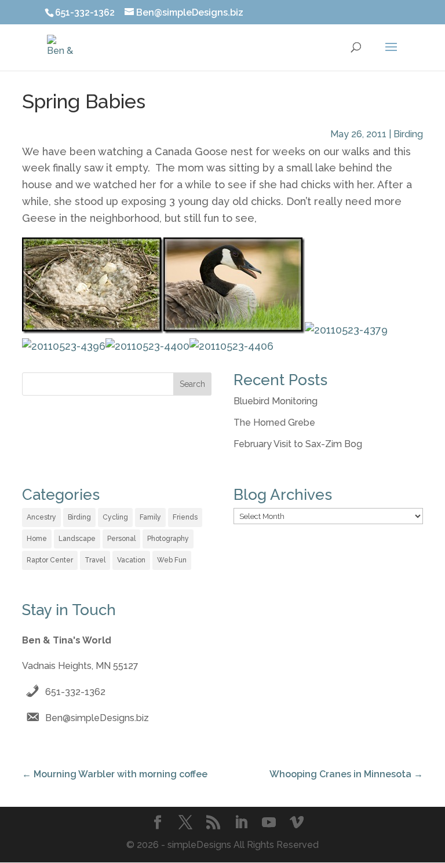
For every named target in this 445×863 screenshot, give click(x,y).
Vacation (131, 560)
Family (150, 517)
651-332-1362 (75, 691)
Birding (408, 134)
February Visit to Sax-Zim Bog (298, 443)
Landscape (77, 539)
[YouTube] (269, 824)
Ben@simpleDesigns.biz (97, 717)
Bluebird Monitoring (276, 401)
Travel (95, 560)
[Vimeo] (297, 824)
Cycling (115, 517)
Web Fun (172, 560)
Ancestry (41, 517)
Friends (185, 517)
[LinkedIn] (241, 824)
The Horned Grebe (274, 422)
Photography (168, 539)
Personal (121, 539)
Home (37, 539)
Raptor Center (50, 560)
